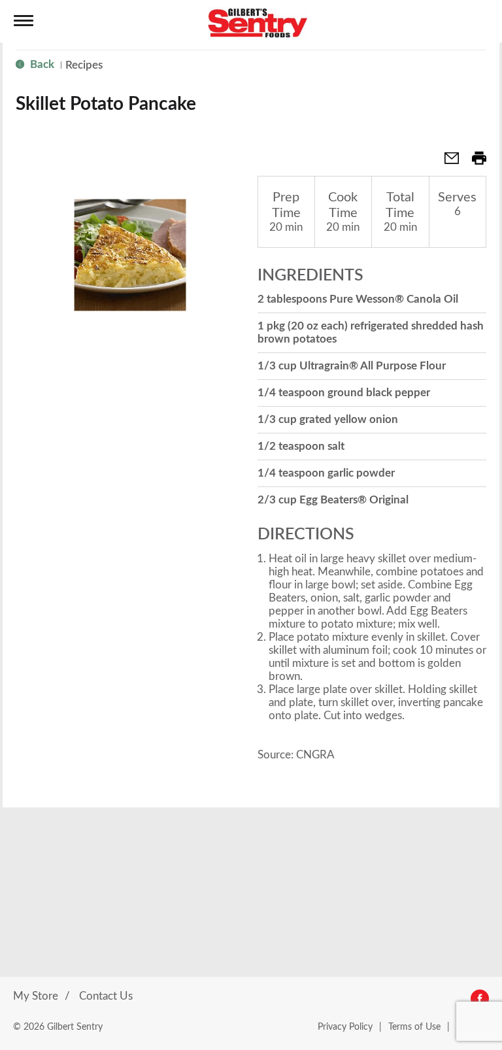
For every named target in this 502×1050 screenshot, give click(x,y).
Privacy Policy (345, 1027)
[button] (446, 162)
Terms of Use (414, 1027)
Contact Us (106, 996)
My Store (35, 996)
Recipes (84, 65)
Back (40, 64)
